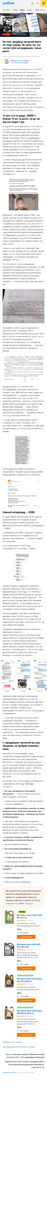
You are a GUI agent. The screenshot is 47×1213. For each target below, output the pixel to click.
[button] (21, 206)
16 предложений (26, 1000)
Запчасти (24, 1072)
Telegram (28, 903)
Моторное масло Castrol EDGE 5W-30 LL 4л (29, 916)
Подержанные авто (9, 1072)
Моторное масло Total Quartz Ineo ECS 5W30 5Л (29, 980)
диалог (9, 786)
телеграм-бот (13, 1057)
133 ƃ (19, 1027)
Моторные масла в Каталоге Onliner (19, 1047)
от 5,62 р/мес (23, 964)
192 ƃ (19, 961)
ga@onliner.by (37, 1067)
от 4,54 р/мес (23, 932)
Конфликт (31, 1072)
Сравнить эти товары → (13, 1042)
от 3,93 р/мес (23, 1030)
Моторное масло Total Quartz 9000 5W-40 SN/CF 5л (29, 1012)
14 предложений (26, 1035)
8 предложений (26, 937)
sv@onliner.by (12, 903)
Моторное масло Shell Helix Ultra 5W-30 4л (28, 945)
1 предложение (26, 968)
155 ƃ (19, 929)
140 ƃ (19, 993)
